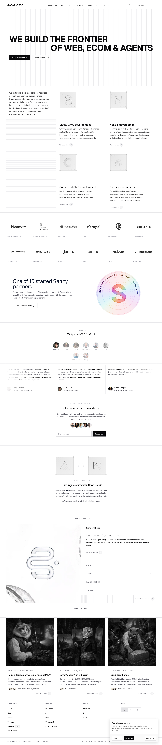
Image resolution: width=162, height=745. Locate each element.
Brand (37, 741)
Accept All (129, 738)
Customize (150, 738)
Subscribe (99, 434)
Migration (64, 5)
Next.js (48, 717)
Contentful (49, 722)
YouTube (86, 717)
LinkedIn (86, 709)
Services (77, 5)
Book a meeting (18, 57)
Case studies (52, 5)
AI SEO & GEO (51, 726)
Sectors (10, 722)
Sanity (47, 713)
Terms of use (26, 741)
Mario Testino (93, 582)
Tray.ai (89, 573)
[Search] (130, 5)
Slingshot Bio (93, 528)
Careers (13, 726)
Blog (98, 5)
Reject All (117, 738)
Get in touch (12, 731)
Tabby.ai (90, 590)
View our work (41, 57)
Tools (89, 5)
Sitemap (46, 741)
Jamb (89, 565)
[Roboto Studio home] (17, 5)
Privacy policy (12, 741)
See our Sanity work (24, 305)
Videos (106, 5)
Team (9, 709)
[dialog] (134, 730)
